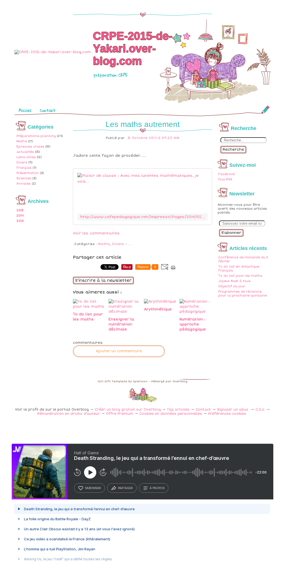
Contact (48, 110)
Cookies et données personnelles (170, 414)
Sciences (23, 178)
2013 (20, 221)
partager (125, 488)
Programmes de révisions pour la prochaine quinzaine (242, 293)
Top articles (178, 410)
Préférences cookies (227, 414)
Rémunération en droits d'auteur (68, 414)
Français (23, 168)
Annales (23, 183)
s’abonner (93, 488)
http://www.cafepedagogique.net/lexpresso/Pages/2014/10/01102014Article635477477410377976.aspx (142, 217)
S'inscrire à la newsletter (103, 280)
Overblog (180, 381)
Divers (21, 162)
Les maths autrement (142, 124)
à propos (157, 488)
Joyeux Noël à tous (234, 281)
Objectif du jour (231, 286)
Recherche (233, 149)
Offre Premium (119, 414)
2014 (20, 215)
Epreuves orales (30, 146)
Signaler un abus (233, 410)
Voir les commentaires (96, 233)
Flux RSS (225, 179)
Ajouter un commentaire (119, 351)
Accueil (25, 110)
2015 (20, 210)
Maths (21, 141)
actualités (25, 152)
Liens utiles (26, 157)
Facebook (226, 174)
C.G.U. (260, 410)
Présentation (27, 173)
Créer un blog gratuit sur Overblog (128, 410)
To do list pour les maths (240, 276)
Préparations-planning (36, 136)
